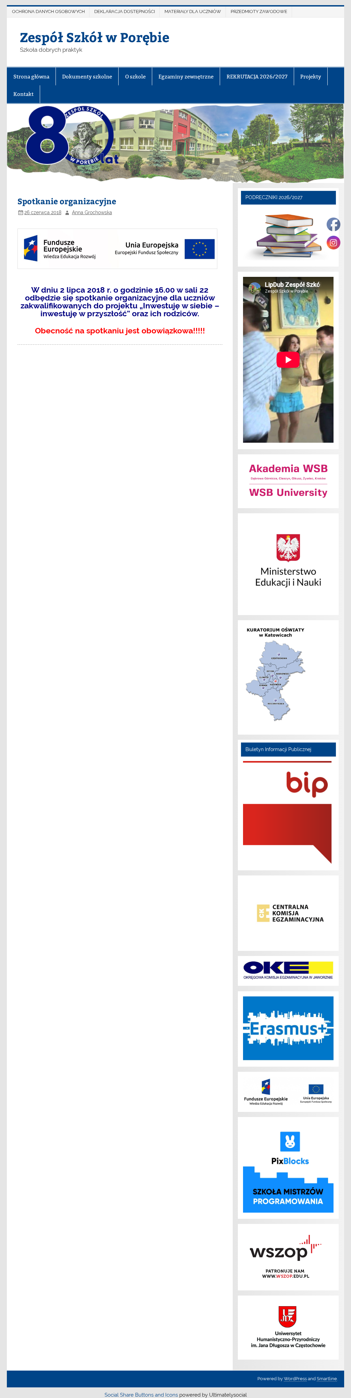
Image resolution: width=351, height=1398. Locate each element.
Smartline (327, 1378)
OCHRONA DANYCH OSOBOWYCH (48, 11)
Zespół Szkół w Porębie (94, 37)
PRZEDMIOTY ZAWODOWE (259, 11)
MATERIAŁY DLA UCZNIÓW (193, 11)
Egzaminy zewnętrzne (186, 76)
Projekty (310, 76)
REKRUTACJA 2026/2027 (257, 76)
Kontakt (23, 94)
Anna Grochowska (92, 212)
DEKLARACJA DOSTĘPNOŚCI (124, 11)
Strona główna (31, 76)
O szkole (135, 76)
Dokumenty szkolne (87, 76)
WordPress (295, 1378)
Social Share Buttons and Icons (141, 1395)
